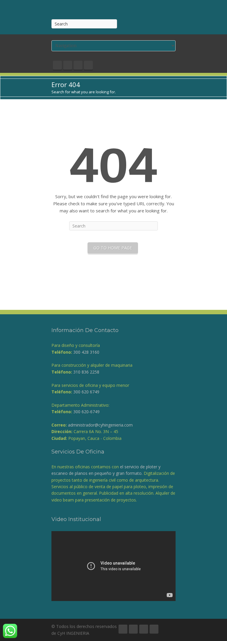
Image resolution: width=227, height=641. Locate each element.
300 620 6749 (86, 392)
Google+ (67, 65)
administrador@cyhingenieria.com (100, 425)
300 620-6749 (86, 411)
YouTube (78, 65)
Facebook (57, 65)
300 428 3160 (86, 352)
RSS (88, 65)
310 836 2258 (86, 372)
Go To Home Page (112, 248)
